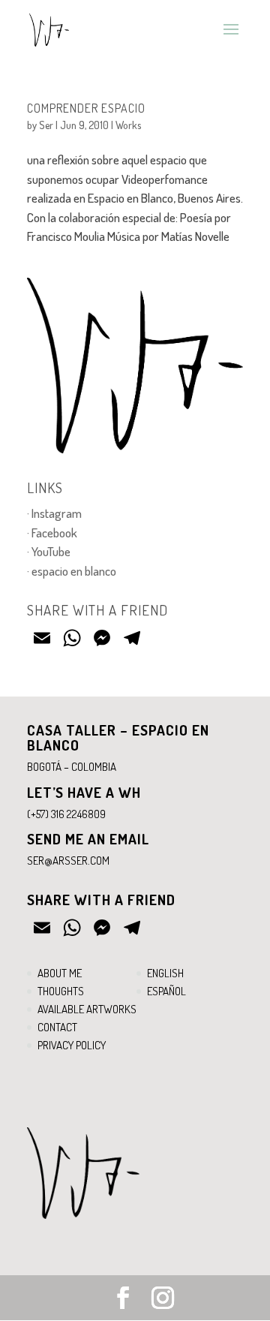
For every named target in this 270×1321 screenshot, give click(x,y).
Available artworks (87, 1009)
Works (128, 125)
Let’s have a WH (84, 792)
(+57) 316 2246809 (66, 814)
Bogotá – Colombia (71, 767)
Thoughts (61, 991)
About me (60, 973)
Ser (46, 125)
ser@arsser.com (68, 860)
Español (166, 991)
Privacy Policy (72, 1045)
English (165, 973)
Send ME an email (88, 838)
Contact (57, 1027)
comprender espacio (86, 108)
